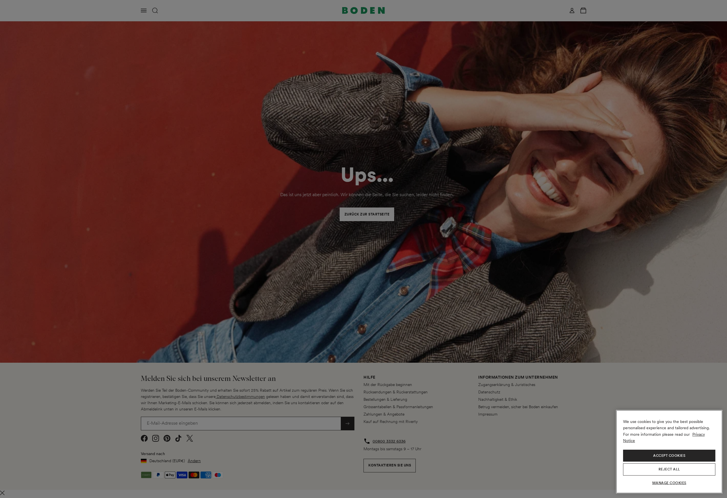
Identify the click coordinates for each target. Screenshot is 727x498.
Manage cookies (669, 483)
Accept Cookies (669, 456)
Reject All (669, 469)
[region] (669, 451)
